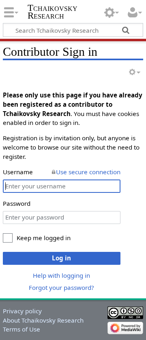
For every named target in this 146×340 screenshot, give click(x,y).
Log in (61, 258)
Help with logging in (61, 275)
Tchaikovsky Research (52, 11)
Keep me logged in (44, 238)
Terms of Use (21, 329)
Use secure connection (88, 172)
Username (18, 172)
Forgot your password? (61, 287)
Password (16, 203)
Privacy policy (22, 311)
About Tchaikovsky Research (43, 320)
